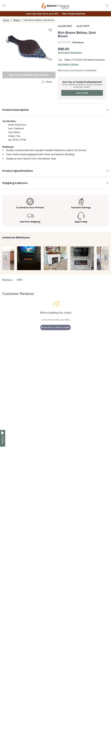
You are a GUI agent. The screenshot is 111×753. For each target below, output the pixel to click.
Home (6, 20)
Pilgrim (16, 20)
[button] (55, 112)
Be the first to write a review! (55, 327)
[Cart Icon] (107, 5)
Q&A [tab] (19, 279)
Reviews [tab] (7, 280)
